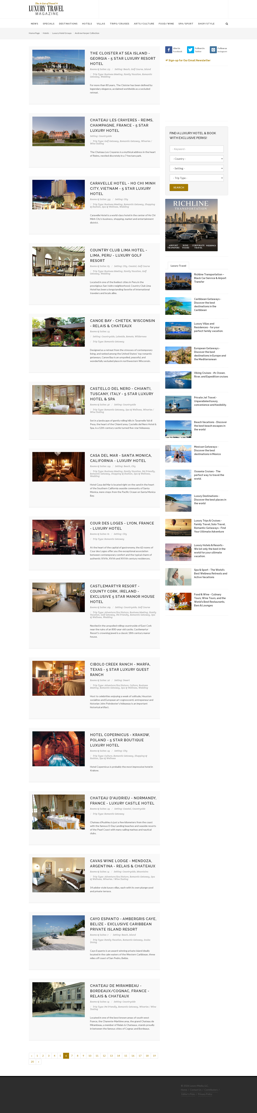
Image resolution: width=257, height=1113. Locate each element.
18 (147, 1055)
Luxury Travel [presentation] (178, 265)
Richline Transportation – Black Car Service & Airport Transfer (210, 278)
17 (140, 1055)
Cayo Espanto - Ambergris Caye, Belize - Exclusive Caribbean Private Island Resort (123, 924)
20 (32, 1061)
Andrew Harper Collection (87, 33)
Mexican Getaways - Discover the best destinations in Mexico (207, 450)
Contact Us (195, 1089)
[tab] (178, 265)
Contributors (211, 1089)
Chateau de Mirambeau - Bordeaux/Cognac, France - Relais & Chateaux (119, 991)
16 (132, 1055)
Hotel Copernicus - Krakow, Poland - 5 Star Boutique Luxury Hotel (120, 740)
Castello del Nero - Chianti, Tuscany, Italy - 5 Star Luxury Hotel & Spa (121, 394)
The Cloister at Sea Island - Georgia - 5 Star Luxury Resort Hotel (123, 58)
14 (118, 1055)
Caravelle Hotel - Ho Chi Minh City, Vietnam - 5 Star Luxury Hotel (123, 188)
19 (154, 1055)
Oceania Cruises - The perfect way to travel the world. (209, 475)
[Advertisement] (163, 9)
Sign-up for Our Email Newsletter (189, 60)
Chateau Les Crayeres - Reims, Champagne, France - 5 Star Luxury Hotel (121, 125)
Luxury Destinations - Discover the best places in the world (210, 500)
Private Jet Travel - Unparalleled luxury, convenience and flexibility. (210, 401)
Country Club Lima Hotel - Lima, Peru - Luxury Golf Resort (118, 255)
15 (125, 1055)
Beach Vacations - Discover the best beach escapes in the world (210, 426)
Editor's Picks (188, 1094)
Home (184, 1089)
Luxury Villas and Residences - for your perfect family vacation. (208, 327)
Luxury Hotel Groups (62, 33)
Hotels (46, 33)
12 (104, 1055)
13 (111, 1055)
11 (97, 1055)
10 (89, 1055)
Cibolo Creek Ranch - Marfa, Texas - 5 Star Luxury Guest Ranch (120, 669)
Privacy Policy (205, 1094)
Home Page (34, 33)
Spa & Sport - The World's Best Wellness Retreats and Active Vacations (210, 573)
